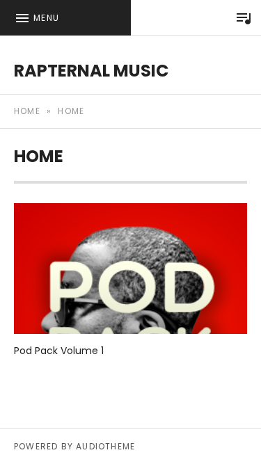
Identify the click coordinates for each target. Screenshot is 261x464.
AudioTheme (105, 446)
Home (27, 111)
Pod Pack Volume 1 (59, 351)
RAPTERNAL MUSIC (91, 70)
